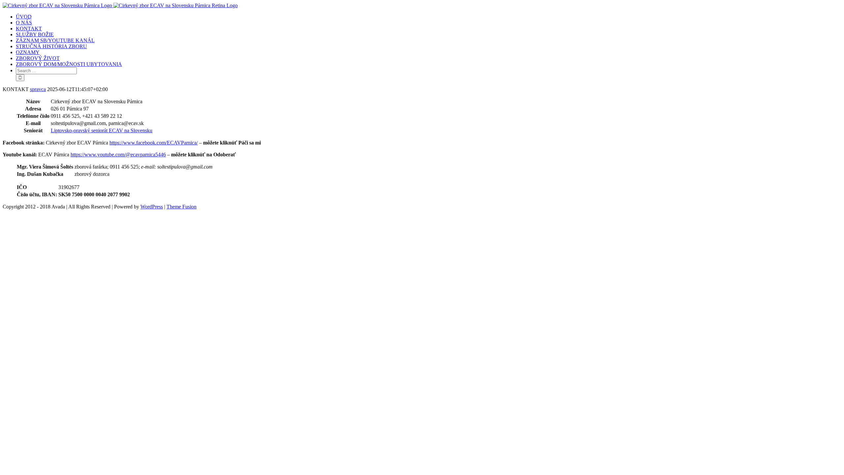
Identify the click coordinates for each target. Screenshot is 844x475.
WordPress (151, 206)
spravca (38, 89)
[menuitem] (428, 17)
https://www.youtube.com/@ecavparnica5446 (118, 154)
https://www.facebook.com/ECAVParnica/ (153, 142)
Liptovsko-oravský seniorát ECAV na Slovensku (101, 130)
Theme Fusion (181, 206)
